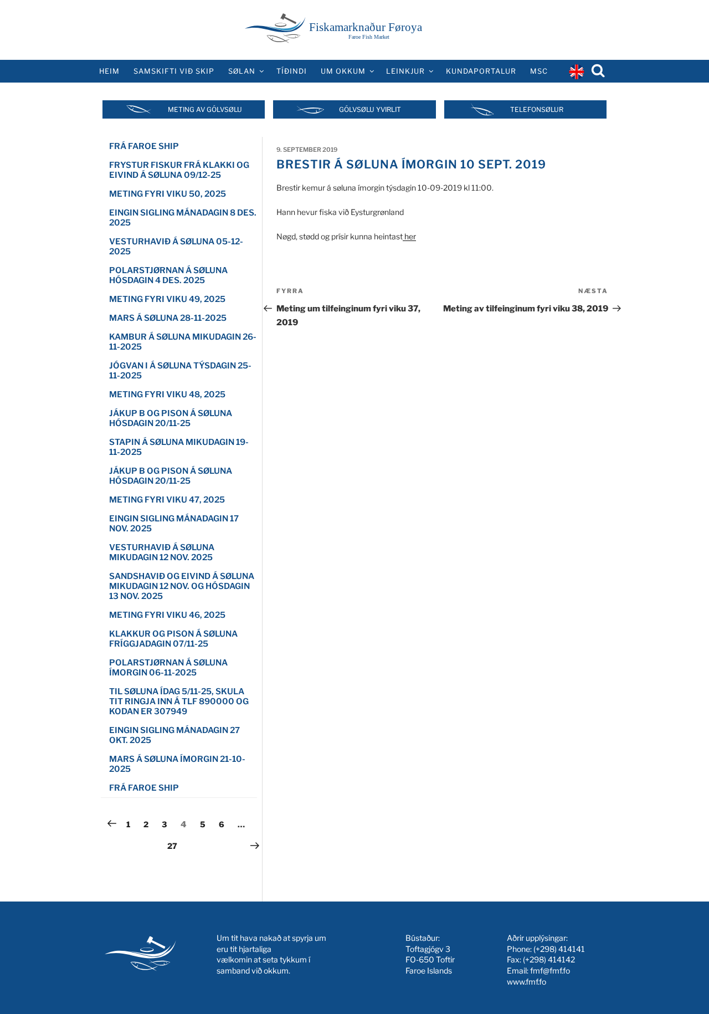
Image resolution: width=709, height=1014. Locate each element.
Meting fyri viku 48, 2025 (167, 395)
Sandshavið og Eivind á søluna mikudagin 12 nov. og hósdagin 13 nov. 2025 (181, 586)
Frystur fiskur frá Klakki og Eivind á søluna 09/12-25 (179, 170)
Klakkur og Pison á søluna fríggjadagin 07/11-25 (173, 639)
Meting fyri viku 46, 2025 (167, 615)
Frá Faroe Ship (144, 788)
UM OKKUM (343, 71)
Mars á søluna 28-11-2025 (168, 318)
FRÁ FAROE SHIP (144, 146)
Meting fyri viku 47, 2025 (167, 500)
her (409, 236)
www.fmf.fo (526, 981)
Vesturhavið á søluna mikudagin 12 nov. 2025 (161, 552)
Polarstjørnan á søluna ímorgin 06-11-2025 (168, 668)
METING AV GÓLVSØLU (205, 109)
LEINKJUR (405, 71)
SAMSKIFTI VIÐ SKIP (173, 71)
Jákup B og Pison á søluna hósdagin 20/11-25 (170, 418)
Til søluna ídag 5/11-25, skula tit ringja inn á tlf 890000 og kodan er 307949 (179, 701)
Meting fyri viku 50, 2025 (167, 194)
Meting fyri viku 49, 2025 (167, 299)
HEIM (109, 71)
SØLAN (241, 71)
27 (175, 846)
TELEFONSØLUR (536, 109)
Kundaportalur (481, 71)
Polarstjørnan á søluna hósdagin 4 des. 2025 (168, 275)
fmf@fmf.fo (550, 970)
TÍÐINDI (291, 71)
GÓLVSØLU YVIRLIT (370, 109)
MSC (539, 71)
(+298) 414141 (559, 949)
